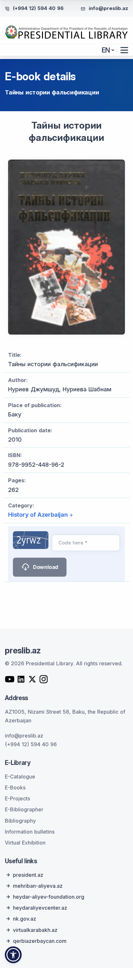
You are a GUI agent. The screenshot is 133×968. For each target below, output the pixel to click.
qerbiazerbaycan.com (39, 941)
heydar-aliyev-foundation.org (48, 897)
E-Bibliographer (24, 809)
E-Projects (17, 798)
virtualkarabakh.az (35, 930)
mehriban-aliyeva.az (38, 886)
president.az (28, 875)
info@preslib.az (108, 8)
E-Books (15, 787)
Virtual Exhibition (25, 842)
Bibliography (20, 820)
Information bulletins (30, 831)
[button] (13, 955)
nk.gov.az (24, 918)
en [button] (106, 50)
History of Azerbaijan (38, 514)
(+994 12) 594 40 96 (38, 8)
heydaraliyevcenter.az (40, 907)
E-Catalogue (20, 776)
